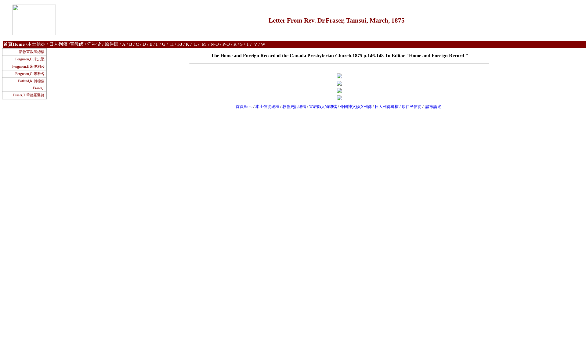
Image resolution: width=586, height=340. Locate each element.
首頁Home (244, 106)
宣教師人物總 (321, 106)
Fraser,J (39, 88)
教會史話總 (292, 106)
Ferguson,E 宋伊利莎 (28, 66)
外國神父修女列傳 (356, 106)
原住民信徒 (411, 106)
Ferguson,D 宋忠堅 (30, 59)
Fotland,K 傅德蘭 (31, 81)
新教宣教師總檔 (32, 52)
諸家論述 (433, 106)
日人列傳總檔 (387, 106)
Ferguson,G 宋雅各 (30, 74)
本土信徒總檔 (267, 106)
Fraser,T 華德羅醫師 (29, 95)
